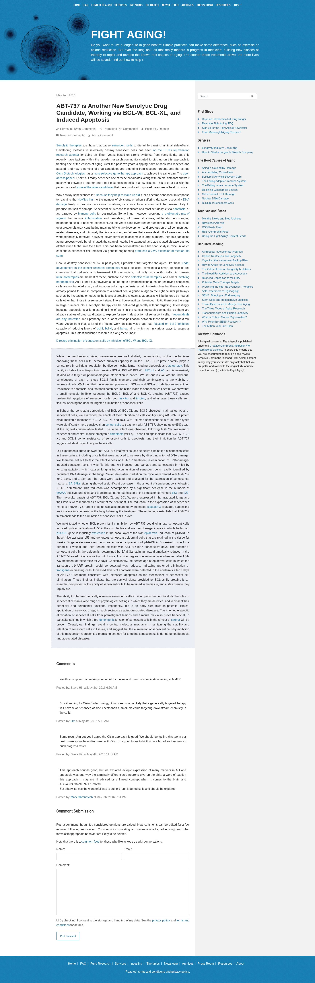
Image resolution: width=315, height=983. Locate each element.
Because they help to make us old (118, 195)
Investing (136, 5)
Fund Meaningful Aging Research (221, 132)
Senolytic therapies (69, 145)
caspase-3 (154, 506)
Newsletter (170, 5)
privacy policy (161, 920)
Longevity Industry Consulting (219, 147)
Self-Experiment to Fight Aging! (220, 291)
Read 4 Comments (72, 135)
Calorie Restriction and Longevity (221, 256)
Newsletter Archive (213, 222)
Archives (187, 5)
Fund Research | (102, 963)
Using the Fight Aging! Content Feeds (224, 236)
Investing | (138, 963)
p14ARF (62, 533)
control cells (113, 424)
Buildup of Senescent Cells (218, 202)
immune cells (87, 213)
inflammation (93, 218)
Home (77, 5)
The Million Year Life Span (217, 325)
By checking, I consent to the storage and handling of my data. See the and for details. (122, 923)
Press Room (205, 5)
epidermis (150, 533)
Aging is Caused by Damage (219, 167)
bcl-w (123, 328)
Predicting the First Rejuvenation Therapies (227, 286)
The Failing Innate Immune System (223, 185)
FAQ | (85, 963)
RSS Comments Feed (215, 231)
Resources (223, 5)
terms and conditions (151, 971)
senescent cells (122, 145)
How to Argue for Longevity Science (223, 264)
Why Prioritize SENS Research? (221, 321)
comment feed (90, 841)
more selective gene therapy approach (118, 173)
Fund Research (101, 5)
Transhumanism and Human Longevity (225, 312)
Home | (73, 963)
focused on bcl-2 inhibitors (171, 323)
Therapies (152, 5)
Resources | (227, 963)
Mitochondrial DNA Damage (218, 194)
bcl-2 (100, 328)
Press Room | (207, 963)
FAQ (85, 5)
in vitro (124, 398)
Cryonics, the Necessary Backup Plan (225, 260)
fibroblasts (116, 433)
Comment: (63, 865)
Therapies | (155, 963)
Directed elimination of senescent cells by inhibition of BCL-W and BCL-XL (104, 340)
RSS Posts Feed (212, 227)
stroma (175, 619)
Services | (122, 963)
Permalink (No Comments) (121, 128)
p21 (186, 492)
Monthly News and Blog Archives (221, 218)
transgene (63, 570)
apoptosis (179, 209)
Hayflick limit (85, 199)
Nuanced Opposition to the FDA (221, 277)
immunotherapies (67, 277)
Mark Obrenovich (82, 797)
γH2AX (61, 492)
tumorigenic (106, 619)
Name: (60, 849)
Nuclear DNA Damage (215, 198)
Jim (73, 721)
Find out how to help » (128, 60)
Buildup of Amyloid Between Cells (222, 176)
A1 (163, 370)
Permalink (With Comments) (78, 128)
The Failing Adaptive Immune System (224, 181)
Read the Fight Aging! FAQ (218, 123)
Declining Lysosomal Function (220, 189)
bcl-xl (108, 328)
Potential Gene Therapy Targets (221, 282)
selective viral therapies (146, 277)
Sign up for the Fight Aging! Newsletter (224, 127)
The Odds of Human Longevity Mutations (226, 269)
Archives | (189, 963)
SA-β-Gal (75, 483)
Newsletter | (173, 963)
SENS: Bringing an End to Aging (221, 295)
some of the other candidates (95, 187)
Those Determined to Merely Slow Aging (226, 304)
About (238, 5)
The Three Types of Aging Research (223, 308)
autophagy (175, 365)
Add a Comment (102, 135)
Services (120, 5)
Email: (128, 849)
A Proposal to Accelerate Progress (222, 251)
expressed (98, 533)
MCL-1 (149, 370)
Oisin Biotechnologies (70, 173)
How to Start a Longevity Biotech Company (227, 152)
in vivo (140, 398)
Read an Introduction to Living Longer (224, 119)
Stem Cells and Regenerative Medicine (225, 299)
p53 (174, 492)
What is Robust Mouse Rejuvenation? (224, 317)
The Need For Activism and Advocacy (224, 273)
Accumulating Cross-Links (218, 172)
